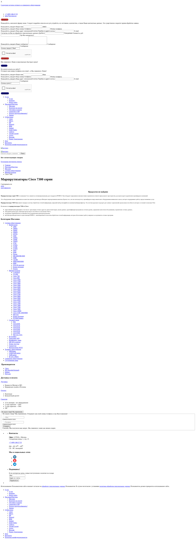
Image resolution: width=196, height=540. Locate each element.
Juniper (11, 128)
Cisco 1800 (16, 283)
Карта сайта (13, 102)
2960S (15, 230)
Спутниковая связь (11, 360)
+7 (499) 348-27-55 (11, 14)
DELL (11, 121)
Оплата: (3, 390)
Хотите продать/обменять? (18, 113)
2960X (15, 232)
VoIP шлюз (12, 355)
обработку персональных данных (53, 486)
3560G (15, 237)
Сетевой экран (14, 320)
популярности (6, 188)
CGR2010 (16, 272)
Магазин (12, 106)
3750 (14, 243)
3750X (15, 248)
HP (10, 122)
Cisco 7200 (16, 302)
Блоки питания (18, 267)
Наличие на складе (15, 108)
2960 (14, 226)
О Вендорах (9, 117)
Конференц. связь (15, 340)
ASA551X (16, 325)
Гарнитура (12, 346)
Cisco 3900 (16, 298)
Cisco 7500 (16, 307)
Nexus (15, 254)
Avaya (11, 135)
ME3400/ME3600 (19, 256)
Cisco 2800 (16, 289)
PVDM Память (18, 318)
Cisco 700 (16, 276)
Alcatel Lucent (13, 133)
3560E (15, 239)
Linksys (11, 132)
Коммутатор (13, 225)
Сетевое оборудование (13, 170)
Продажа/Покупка (11, 104)
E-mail (76, 31)
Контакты (8, 143)
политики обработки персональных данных (115, 486)
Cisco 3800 (16, 296)
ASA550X (16, 324)
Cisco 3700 (16, 294)
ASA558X (16, 333)
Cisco (11, 119)
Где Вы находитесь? (27, 35)
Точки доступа (14, 344)
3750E (15, 247)
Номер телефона (56, 29)
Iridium (7, 372)
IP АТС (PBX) (14, 357)
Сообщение (51, 44)
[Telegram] (14, 465)
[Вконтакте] (14, 458)
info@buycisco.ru (10, 16)
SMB (15, 258)
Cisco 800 (16, 278)
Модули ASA (17, 335)
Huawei (11, 124)
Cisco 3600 (16, 292)
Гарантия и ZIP (14, 111)
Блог (6, 141)
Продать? (5, 19)
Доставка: (4, 382)
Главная (7, 165)
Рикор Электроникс (16, 139)
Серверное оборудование (13, 358)
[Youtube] (14, 462)
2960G (15, 228)
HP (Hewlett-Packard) (12, 370)
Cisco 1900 (16, 285)
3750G (15, 245)
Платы (15, 269)
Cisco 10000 (17, 311)
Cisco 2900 (16, 291)
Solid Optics (13, 130)
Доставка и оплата (15, 110)
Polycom (8, 374)
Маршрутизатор (10, 172)
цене (2, 186)
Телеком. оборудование (13, 349)
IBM (10, 126)
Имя (44, 74)
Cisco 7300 (16, 303)
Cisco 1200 (16, 281)
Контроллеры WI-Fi (16, 347)
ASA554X (16, 329)
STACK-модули (18, 265)
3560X (15, 241)
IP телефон (12, 336)
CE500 (15, 259)
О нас (7, 97)
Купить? (4, 65)
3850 (14, 250)
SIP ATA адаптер (14, 342)
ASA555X (16, 331)
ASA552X (16, 327)
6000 (14, 263)
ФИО (44, 27)
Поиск (23, 153)
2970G (15, 234)
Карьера (12, 100)
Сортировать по (6, 184)
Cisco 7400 (16, 305)
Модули (16, 314)
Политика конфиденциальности (16, 144)
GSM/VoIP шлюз (14, 353)
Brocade (11, 137)
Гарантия (4, 399)
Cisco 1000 (16, 280)
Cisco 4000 (16, 300)
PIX (14, 322)
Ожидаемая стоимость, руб (73, 33)
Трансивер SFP (14, 338)
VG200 (15, 274)
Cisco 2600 (16, 287)
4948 (14, 252)
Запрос (11, 115)
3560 (14, 236)
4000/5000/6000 (18, 261)
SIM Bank (12, 351)
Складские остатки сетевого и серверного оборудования (20, 5)
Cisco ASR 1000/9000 (20, 313)
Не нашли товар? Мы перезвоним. (12, 412)
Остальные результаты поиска (11, 162)
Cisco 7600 (16, 309)
